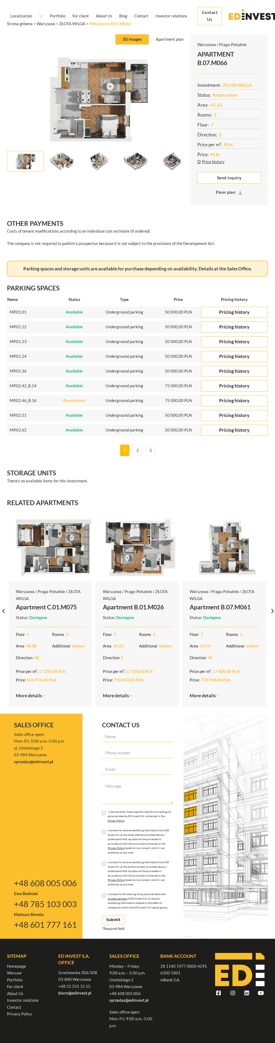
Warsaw (14, 972)
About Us (104, 15)
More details (29, 695)
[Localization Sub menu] (40, 16)
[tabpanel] (98, 110)
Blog (123, 15)
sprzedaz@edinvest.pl (129, 1000)
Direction (24, 657)
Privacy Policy (116, 820)
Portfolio (58, 15)
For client (81, 15)
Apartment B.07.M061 (220, 607)
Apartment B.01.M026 (133, 607)
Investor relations (171, 15)
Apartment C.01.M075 (46, 607)
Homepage (16, 966)
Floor (20, 634)
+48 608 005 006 (45, 883)
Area (20, 645)
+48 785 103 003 (45, 904)
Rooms (58, 634)
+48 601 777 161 (45, 925)
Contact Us (210, 16)
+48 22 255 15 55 (74, 986)
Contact (141, 15)
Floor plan (226, 192)
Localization (21, 15)
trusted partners (117, 898)
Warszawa (25, 591)
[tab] (132, 39)
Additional (61, 645)
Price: (21, 679)
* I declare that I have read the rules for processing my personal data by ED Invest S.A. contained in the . (139, 816)
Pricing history (234, 312)
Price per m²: (27, 671)
